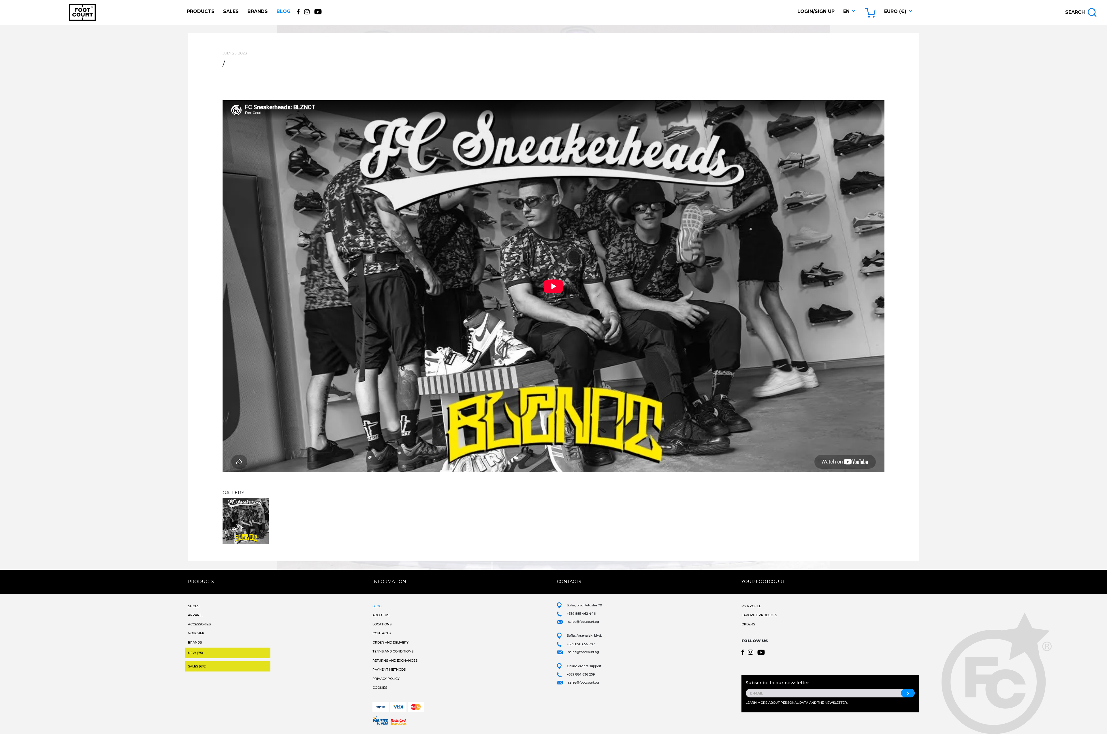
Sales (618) (197, 666)
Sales (231, 11)
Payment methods (389, 669)
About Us (380, 615)
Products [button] (200, 11)
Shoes (193, 606)
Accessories (199, 624)
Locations (381, 624)
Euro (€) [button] (895, 11)
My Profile (751, 606)
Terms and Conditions (392, 651)
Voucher (196, 633)
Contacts (381, 633)
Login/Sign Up (816, 11)
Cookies (379, 688)
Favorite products (759, 615)
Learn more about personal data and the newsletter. (797, 703)
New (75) (195, 653)
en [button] (846, 11)
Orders (748, 624)
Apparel (195, 615)
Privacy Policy (386, 679)
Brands (257, 11)
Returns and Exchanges (394, 661)
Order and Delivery (390, 642)
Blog (283, 11)
